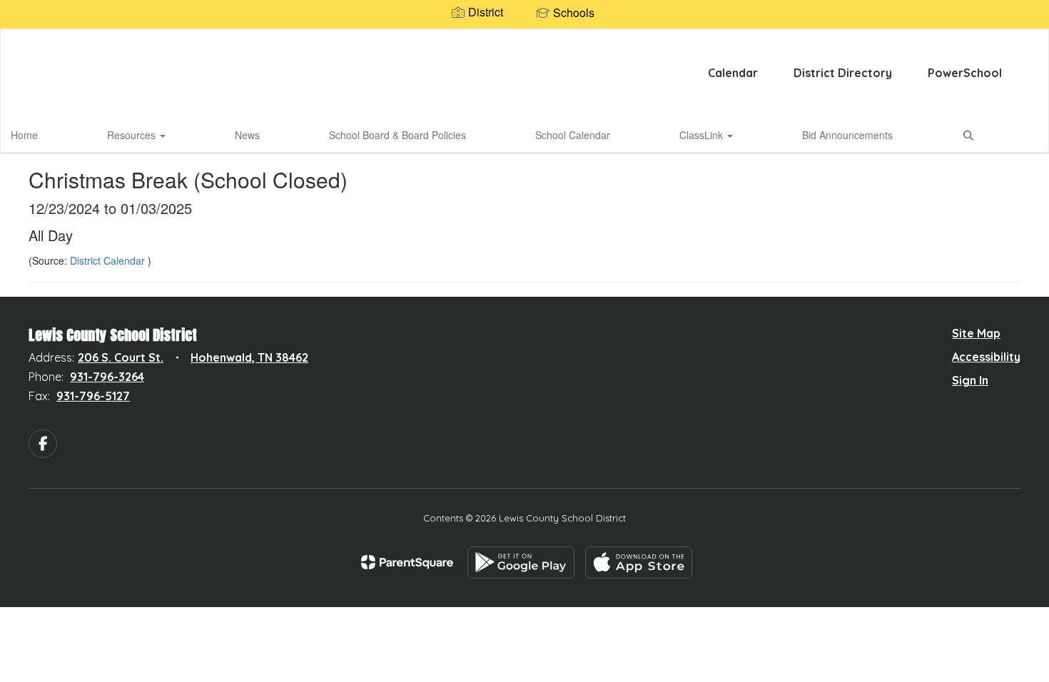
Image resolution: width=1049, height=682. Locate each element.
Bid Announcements (847, 135)
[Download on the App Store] (638, 562)
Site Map (976, 333)
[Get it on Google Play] (520, 562)
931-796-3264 (107, 377)
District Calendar (109, 260)
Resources (132, 135)
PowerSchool (965, 73)
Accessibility (986, 357)
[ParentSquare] (407, 562)
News (247, 135)
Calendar (733, 73)
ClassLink (702, 135)
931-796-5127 (93, 396)
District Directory (843, 73)
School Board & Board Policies (397, 135)
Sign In (970, 380)
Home (24, 135)
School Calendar (572, 135)
